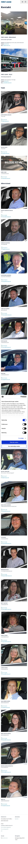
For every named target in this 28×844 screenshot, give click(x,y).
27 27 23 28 (5, 542)
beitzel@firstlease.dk (7, 739)
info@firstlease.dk (6, 45)
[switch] (24, 424)
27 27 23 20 (5, 804)
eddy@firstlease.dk (6, 379)
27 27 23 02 (5, 313)
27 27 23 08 (5, 574)
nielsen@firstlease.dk (7, 216)
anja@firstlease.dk (6, 707)
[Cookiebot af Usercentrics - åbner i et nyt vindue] (20, 397)
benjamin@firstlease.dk (7, 575)
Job (1, 830)
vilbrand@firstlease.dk (7, 314)
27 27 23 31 (5, 176)
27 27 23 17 (4, 476)
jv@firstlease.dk (6, 121)
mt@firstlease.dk (5, 477)
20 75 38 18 (5, 279)
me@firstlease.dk (6, 153)
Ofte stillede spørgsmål (6, 827)
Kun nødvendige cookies (14, 446)
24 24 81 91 (5, 119)
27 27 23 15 (5, 247)
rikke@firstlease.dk (6, 805)
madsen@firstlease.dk (7, 543)
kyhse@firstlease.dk (6, 511)
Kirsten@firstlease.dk (7, 772)
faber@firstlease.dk (6, 178)
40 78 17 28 (5, 509)
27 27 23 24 (5, 378)
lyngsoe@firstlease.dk (7, 641)
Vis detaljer (21, 438)
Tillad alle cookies (14, 442)
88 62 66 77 (6, 81)
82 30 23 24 (6, 44)
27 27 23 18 (5, 706)
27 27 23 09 (5, 738)
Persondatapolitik (4, 829)
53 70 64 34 (5, 345)
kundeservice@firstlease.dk (6, 825)
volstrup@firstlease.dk (7, 609)
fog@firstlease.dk (6, 249)
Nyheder (17, 818)
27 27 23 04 (5, 607)
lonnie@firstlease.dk (6, 674)
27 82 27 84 (5, 152)
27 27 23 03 (5, 672)
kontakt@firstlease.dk (7, 82)
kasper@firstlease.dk (7, 281)
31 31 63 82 (5, 215)
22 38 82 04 (5, 640)
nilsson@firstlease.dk (7, 347)
